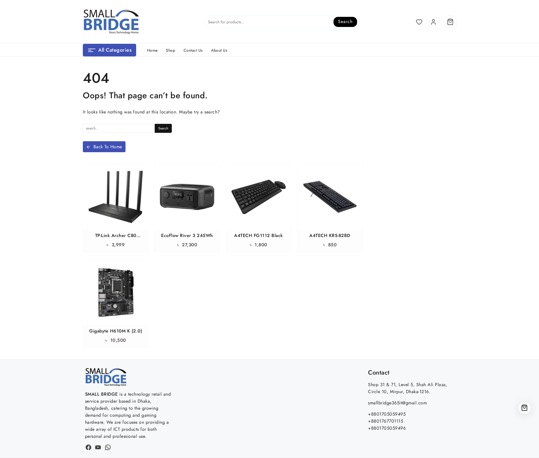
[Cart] (450, 22)
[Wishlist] (419, 22)
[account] (433, 22)
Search (345, 21)
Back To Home (107, 146)
